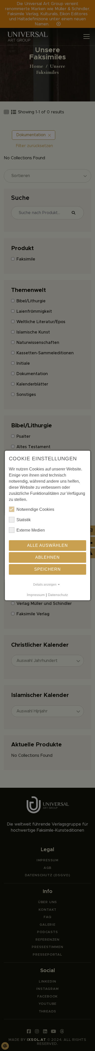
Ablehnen (47, 557)
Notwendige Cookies (35, 509)
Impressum (36, 595)
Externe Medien (30, 530)
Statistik (23, 520)
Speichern (47, 569)
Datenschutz (58, 595)
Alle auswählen (47, 545)
